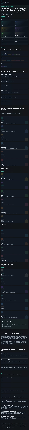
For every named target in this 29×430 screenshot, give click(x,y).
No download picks (22, 424)
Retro (5, 2)
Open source (2, 427)
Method (8, 2)
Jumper (5, 66)
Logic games (14, 426)
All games (13, 424)
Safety (7, 424)
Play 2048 (2, 16)
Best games (6, 425)
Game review (4, 424)
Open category (2, 171)
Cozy (4, 2)
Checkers (3, 66)
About (2, 424)
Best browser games (17, 424)
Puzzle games (9, 425)
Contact (5, 427)
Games (2, 2)
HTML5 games (25, 426)
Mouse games (6, 426)
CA (4, 3)
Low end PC (24, 425)
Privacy (8, 427)
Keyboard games (17, 425)
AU (6, 3)
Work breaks (21, 426)
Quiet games (21, 425)
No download (10, 424)
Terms (10, 427)
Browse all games (8, 16)
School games (18, 426)
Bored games (2, 425)
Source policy (12, 427)
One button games (10, 426)
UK (3, 3)
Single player (2, 426)
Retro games (13, 425)
